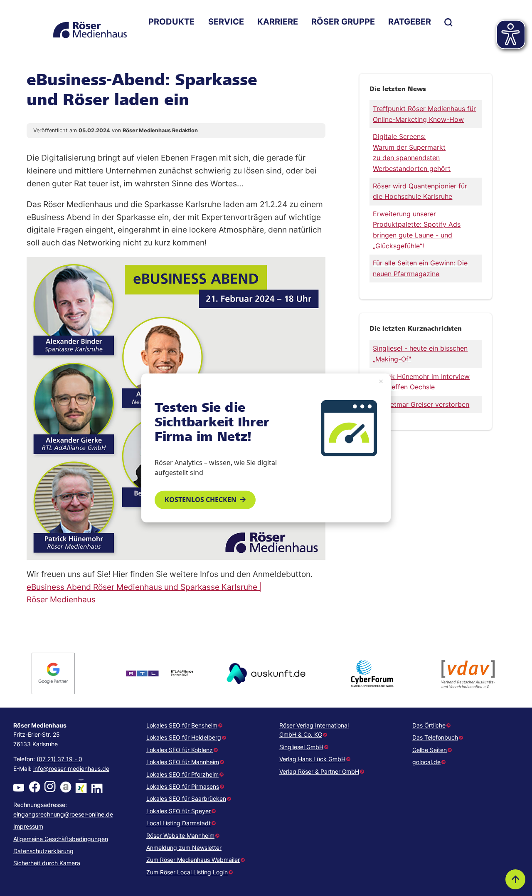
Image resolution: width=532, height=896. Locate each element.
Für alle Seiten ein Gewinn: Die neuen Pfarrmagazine (420, 268)
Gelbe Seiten (429, 749)
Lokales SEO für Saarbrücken (186, 798)
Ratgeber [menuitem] (409, 22)
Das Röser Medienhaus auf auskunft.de (65, 787)
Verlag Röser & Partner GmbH (319, 771)
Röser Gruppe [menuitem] (343, 22)
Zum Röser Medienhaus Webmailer (193, 859)
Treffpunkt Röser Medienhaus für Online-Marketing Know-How (424, 114)
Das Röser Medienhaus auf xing (81, 787)
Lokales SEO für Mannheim (182, 761)
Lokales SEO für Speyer (178, 810)
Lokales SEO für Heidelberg (183, 737)
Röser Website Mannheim (180, 835)
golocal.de (426, 761)
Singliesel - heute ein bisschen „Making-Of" (420, 353)
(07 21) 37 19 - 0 (59, 758)
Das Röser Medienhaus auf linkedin (97, 787)
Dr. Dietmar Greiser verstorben (421, 404)
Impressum (28, 826)
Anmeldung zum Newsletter (184, 847)
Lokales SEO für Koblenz (179, 749)
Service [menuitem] (226, 22)
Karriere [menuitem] (277, 22)
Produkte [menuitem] (171, 22)
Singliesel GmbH (301, 746)
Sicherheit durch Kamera (46, 862)
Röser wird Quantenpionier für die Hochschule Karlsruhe (420, 191)
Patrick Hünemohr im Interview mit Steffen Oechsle (421, 381)
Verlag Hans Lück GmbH (312, 758)
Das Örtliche (429, 725)
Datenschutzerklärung (43, 850)
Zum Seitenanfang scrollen (515, 879)
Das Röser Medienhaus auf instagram (50, 787)
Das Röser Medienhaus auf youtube (18, 787)
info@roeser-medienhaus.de (71, 768)
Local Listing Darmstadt (178, 823)
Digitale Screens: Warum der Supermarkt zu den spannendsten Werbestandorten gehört (412, 152)
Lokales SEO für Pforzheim (182, 774)
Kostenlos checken (200, 499)
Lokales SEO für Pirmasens (182, 786)
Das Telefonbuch (435, 737)
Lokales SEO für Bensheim (181, 725)
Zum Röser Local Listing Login (187, 872)
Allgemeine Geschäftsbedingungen (60, 838)
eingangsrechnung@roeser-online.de (63, 814)
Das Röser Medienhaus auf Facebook (34, 787)
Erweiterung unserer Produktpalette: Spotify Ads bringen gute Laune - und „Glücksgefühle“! (417, 230)
